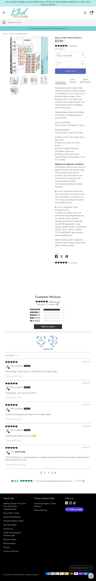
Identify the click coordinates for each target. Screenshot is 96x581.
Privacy (7, 547)
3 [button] (48, 472)
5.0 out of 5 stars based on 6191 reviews (54, 481)
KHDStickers (20, 575)
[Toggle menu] (3, 12)
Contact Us (8, 529)
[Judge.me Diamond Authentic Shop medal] (41, 340)
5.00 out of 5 (54, 302)
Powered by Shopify (32, 575)
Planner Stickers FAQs (13, 521)
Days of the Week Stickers (19, 34)
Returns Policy (10, 539)
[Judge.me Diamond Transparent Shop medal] (53, 340)
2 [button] (44, 472)
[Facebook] (66, 503)
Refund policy (10, 543)
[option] (29, 56)
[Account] (85, 11)
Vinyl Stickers (72, 80)
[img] (11, 362)
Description (61, 82)
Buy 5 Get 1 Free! (11, 513)
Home (5, 34)
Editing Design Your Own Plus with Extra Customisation (15, 506)
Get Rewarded (10, 525)
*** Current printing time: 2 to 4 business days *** (48, 28)
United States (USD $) (79, 568)
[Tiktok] (74, 503)
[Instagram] (70, 503)
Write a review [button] (48, 326)
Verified (46, 349)
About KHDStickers (85, 80)
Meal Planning (40, 510)
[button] (61, 46)
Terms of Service (11, 551)
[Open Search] (4, 22)
